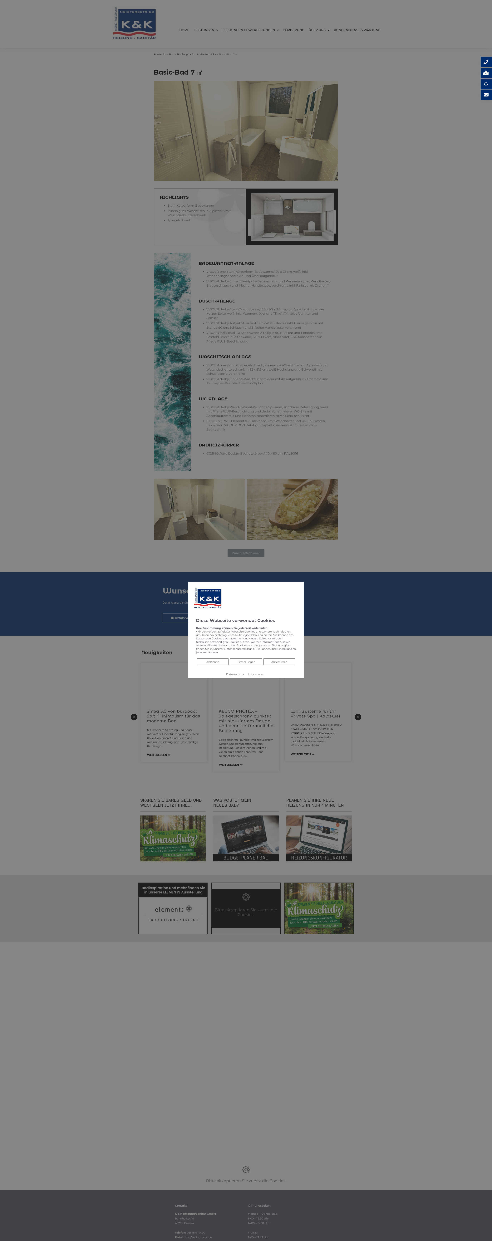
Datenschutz (235, 674)
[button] (486, 62)
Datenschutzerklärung (239, 649)
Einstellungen (246, 662)
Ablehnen (212, 662)
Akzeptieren (279, 662)
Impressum (256, 674)
